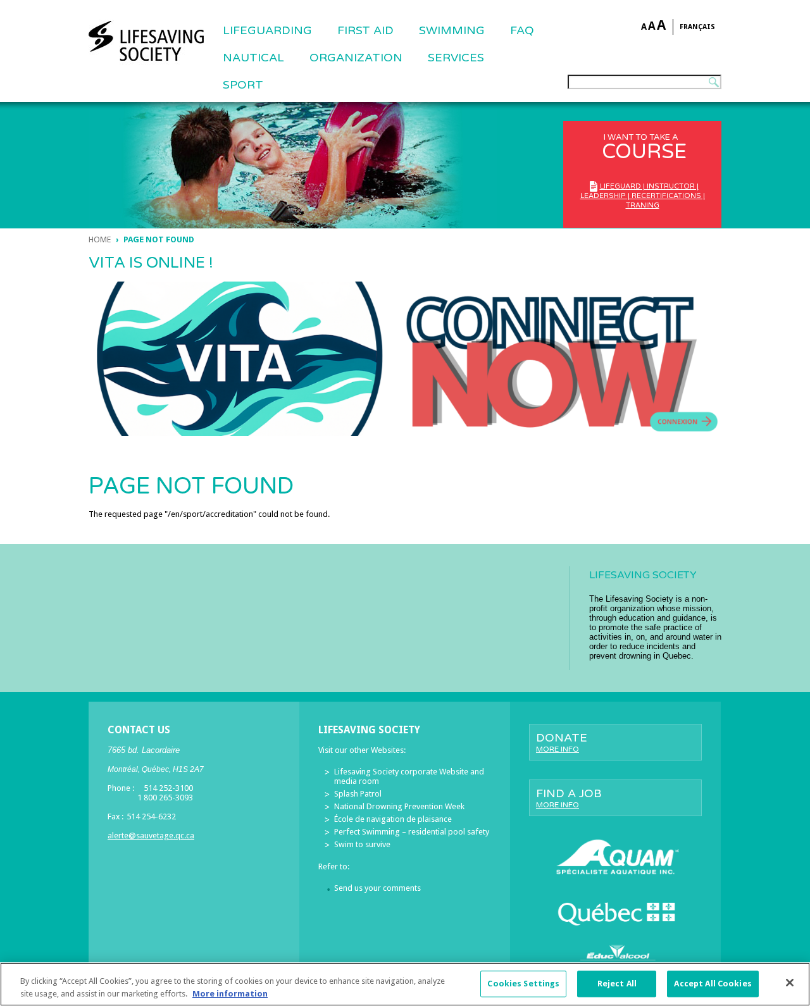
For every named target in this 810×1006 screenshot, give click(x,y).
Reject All (617, 984)
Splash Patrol (358, 793)
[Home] (146, 41)
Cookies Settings (523, 984)
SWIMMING (452, 30)
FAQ (522, 30)
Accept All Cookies (712, 984)
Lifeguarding (267, 30)
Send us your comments (377, 888)
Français (697, 27)
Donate (561, 742)
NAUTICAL (253, 58)
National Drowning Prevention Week (399, 806)
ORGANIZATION (355, 58)
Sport (243, 85)
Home (100, 239)
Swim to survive (362, 844)
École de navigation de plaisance (393, 819)
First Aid (365, 30)
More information (230, 993)
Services (456, 58)
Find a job (569, 797)
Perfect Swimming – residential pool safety (411, 831)
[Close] (790, 983)
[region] (405, 984)
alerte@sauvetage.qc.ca (151, 835)
